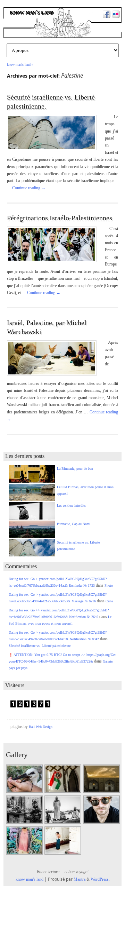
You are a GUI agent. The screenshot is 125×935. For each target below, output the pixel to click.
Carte (109, 601)
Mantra (79, 879)
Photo (109, 585)
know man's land (32, 12)
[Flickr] (115, 15)
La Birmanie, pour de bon (75, 468)
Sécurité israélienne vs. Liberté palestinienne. (40, 646)
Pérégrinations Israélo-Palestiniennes (59, 218)
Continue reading (28, 187)
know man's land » (20, 64)
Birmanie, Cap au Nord (73, 524)
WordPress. (100, 879)
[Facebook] (105, 15)
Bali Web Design (40, 727)
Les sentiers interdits (71, 505)
